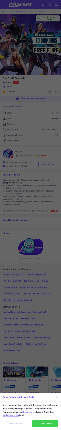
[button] (30, 215)
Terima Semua (45, 423)
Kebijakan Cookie (11, 415)
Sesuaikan (27, 412)
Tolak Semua (16, 423)
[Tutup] (56, 397)
